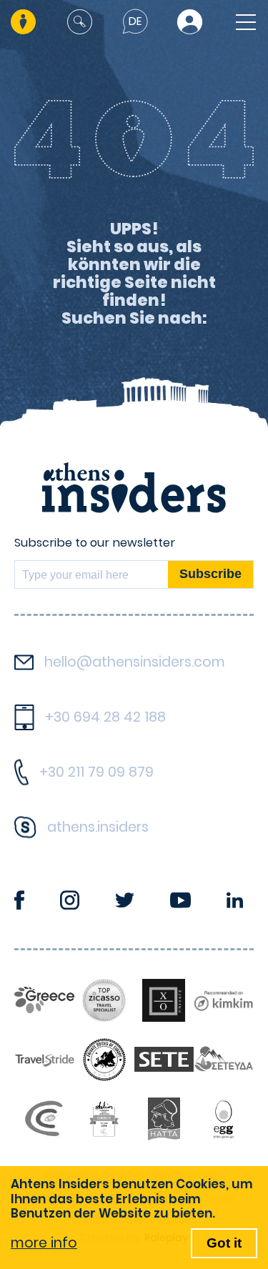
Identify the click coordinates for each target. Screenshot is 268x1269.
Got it (224, 1242)
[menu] (242, 22)
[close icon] (79, 21)
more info (44, 1243)
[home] (24, 21)
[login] (189, 21)
